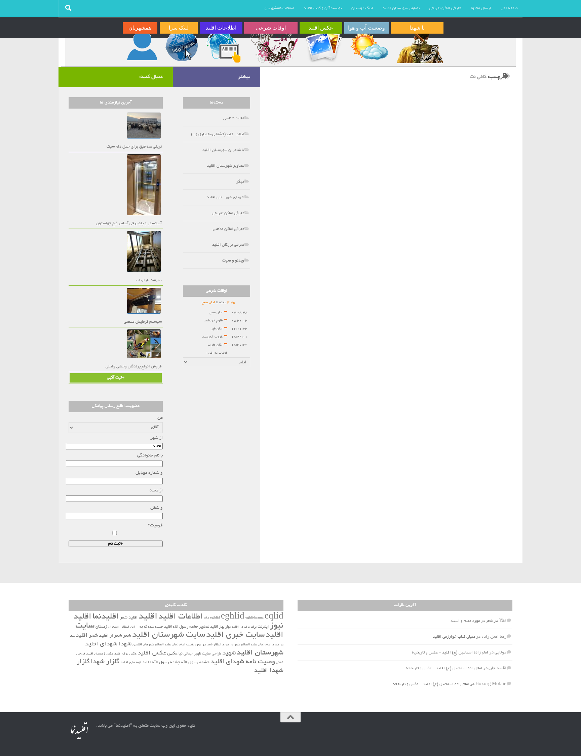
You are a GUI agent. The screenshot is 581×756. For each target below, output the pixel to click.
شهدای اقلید (101, 644)
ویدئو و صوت (233, 260)
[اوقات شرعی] (273, 46)
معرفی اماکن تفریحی (445, 8)
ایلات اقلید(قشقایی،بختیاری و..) (217, 134)
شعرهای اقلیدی (143, 645)
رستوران (114, 627)
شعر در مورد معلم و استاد (472, 621)
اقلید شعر (129, 617)
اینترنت (263, 627)
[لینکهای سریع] (181, 46)
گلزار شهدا (105, 662)
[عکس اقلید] (323, 46)
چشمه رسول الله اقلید (161, 662)
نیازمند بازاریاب (149, 280)
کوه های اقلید (130, 663)
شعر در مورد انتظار (227, 645)
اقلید (148, 617)
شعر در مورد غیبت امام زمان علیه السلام (183, 645)
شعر (127, 635)
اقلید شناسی (233, 118)
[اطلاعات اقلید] (223, 46)
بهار (228, 627)
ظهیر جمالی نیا (190, 653)
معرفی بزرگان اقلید (228, 245)
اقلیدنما (105, 617)
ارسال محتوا (481, 8)
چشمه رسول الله (195, 662)
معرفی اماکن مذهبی (228, 229)
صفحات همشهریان (279, 8)
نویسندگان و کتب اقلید (323, 8)
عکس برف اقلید (125, 654)
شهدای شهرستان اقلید (225, 197)
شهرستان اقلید (260, 653)
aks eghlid (212, 618)
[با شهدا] (419, 46)
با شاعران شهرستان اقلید (223, 150)
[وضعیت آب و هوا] (369, 46)
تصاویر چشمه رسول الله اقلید (186, 627)
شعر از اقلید (110, 635)
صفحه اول (509, 8)
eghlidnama (254, 618)
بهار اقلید (217, 627)
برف (254, 627)
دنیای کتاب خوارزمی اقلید (454, 637)
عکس (172, 653)
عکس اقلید (152, 653)
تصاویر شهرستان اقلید (401, 8)
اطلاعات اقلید (180, 617)
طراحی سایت (211, 654)
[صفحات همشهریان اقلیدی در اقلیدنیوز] (142, 46)
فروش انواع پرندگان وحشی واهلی (134, 366)
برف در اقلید (241, 627)
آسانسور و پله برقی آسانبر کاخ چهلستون (129, 223)
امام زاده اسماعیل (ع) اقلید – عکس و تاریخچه (450, 652)
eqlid (274, 617)
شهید (229, 653)
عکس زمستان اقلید (99, 654)
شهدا (124, 644)
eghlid (232, 617)
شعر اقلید (87, 636)
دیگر (240, 182)
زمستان (101, 627)
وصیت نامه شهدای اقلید (242, 662)
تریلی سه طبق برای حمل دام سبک (134, 147)
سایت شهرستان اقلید (168, 635)
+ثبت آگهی (115, 377)
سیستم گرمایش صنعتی (143, 322)
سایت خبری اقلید (235, 635)
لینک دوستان (362, 8)
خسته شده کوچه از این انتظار (142, 627)
